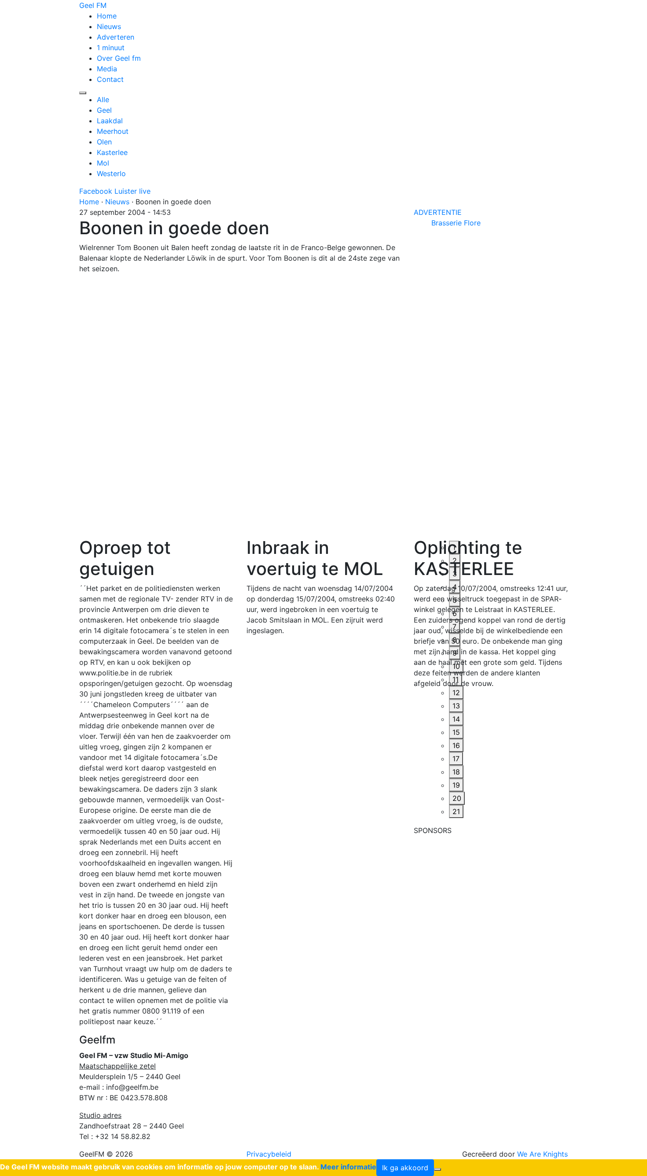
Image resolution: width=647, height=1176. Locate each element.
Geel (104, 110)
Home (107, 15)
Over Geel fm (119, 58)
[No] (437, 1169)
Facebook (95, 191)
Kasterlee (112, 152)
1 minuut (111, 47)
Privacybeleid (268, 1154)
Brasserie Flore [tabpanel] (456, 222)
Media (107, 68)
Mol (103, 163)
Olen (104, 141)
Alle (103, 99)
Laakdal (110, 120)
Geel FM (93, 5)
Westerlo (111, 173)
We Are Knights (542, 1154)
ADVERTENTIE (438, 212)
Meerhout (113, 131)
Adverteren (115, 37)
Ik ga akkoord (405, 1167)
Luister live (132, 191)
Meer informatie (348, 1166)
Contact (110, 79)
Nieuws (109, 26)
